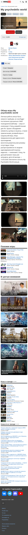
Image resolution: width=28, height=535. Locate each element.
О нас (3, 530)
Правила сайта (5, 526)
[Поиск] (21, 2)
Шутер (10, 48)
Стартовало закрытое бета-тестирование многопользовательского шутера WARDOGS (12, 441)
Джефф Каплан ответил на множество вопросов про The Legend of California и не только (14, 308)
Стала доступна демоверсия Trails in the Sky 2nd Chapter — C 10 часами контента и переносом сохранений (13, 477)
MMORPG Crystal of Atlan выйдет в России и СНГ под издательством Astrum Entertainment (12, 324)
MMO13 (4, 508)
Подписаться (10, 32)
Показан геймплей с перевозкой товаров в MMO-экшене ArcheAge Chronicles (13, 428)
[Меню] (2, 1)
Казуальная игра (16, 57)
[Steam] (17, 44)
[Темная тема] (23, 2)
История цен (22, 37)
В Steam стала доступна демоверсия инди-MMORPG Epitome (12, 432)
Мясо (22, 57)
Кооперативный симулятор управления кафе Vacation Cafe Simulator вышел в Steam (12, 451)
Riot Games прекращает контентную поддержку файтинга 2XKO (13, 459)
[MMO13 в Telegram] (9, 493)
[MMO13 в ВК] (4, 493)
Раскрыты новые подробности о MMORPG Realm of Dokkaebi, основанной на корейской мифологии (14, 455)
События (9, 14)
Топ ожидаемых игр (6, 515)
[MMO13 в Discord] (15, 493)
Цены (21, 14)
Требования (15, 14)
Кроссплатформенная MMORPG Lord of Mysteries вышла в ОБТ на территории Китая (13, 437)
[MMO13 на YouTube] (20, 493)
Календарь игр (5, 517)
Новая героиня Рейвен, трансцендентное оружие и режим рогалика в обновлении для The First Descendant (14, 446)
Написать (18, 32)
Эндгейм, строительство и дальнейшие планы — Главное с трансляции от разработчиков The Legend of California (14, 340)
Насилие (11, 59)
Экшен (15, 48)
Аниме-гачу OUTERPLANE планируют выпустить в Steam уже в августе (14, 481)
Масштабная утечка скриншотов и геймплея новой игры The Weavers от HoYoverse (13, 372)
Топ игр (3, 513)
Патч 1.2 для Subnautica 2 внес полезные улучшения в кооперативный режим (11, 467)
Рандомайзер (5, 519)
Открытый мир (18, 59)
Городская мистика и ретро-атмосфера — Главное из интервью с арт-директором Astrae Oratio (14, 292)
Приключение (16, 55)
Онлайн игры (5, 510)
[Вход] (26, 2)
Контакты (4, 528)
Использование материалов (8, 523)
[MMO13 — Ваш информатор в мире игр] (7, 2)
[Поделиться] (14, 44)
